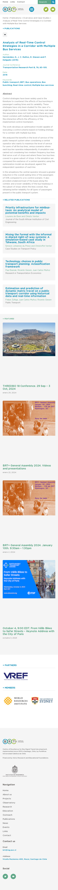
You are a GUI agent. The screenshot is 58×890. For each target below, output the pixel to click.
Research (7, 807)
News (5, 823)
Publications (15, 18)
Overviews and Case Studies (36, 18)
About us (7, 795)
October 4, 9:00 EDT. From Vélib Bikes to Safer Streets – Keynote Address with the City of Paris (28, 631)
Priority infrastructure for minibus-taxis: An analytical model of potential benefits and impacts (27, 210)
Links (5, 831)
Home (5, 18)
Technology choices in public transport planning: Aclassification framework (27, 264)
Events (6, 827)
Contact (7, 835)
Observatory (9, 803)
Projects (7, 799)
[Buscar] (53, 2)
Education (8, 811)
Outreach (7, 815)
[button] (31, 9)
